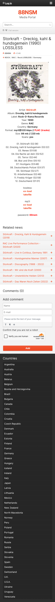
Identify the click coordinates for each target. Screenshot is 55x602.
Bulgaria (8, 399)
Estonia (8, 438)
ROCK (7, 57)
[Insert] (14, 325)
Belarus (8, 379)
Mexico (8, 497)
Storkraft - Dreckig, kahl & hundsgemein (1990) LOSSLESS (27, 43)
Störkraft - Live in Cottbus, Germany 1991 (25, 252)
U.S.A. (7, 581)
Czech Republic (12, 423)
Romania (8, 537)
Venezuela (9, 596)
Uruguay (8, 591)
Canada (8, 404)
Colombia (9, 413)
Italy (6, 478)
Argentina (9, 364)
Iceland (8, 468)
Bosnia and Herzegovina (17, 389)
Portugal (8, 532)
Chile (7, 408)
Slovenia (8, 557)
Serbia (7, 547)
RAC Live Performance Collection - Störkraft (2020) (21, 245)
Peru (6, 522)
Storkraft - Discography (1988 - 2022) (23, 264)
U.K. (6, 576)
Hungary (8, 463)
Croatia (8, 418)
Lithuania (9, 492)
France (7, 448)
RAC (14, 57)
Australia (9, 369)
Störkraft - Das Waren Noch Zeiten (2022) (25, 281)
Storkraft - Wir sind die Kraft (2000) (22, 270)
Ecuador (8, 433)
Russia (7, 542)
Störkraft (31, 109)
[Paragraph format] (10, 325)
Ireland (7, 473)
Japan (7, 483)
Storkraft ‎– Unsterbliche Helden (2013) (23, 275)
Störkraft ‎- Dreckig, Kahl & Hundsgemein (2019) (24, 236)
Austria (8, 374)
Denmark (9, 428)
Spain (7, 562)
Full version (13, 30)
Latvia (7, 488)
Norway (8, 517)
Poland (8, 527)
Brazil (7, 394)
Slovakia (8, 552)
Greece (8, 458)
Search (50, 24)
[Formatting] (6, 325)
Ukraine (8, 586)
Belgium (8, 384)
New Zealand (11, 507)
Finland (8, 443)
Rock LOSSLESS (24, 57)
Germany (37, 57)
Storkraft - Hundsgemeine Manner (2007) (25, 258)
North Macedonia (13, 512)
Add (28, 348)
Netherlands (10, 502)
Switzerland (10, 572)
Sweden (8, 567)
